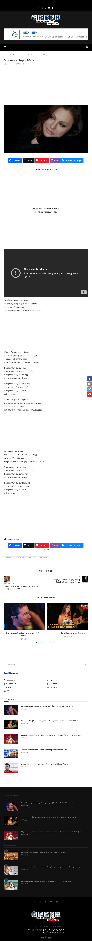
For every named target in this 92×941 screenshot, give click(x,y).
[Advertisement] (46, 85)
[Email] (52, 8)
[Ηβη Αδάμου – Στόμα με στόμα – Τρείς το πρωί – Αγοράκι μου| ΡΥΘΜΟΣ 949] (11, 739)
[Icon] (11, 870)
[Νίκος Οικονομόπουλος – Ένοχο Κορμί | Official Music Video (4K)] (24, 616)
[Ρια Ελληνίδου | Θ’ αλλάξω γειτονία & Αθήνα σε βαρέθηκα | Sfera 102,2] (67, 616)
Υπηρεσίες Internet (35, 930)
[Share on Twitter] (46, 571)
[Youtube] (49, 8)
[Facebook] (39, 8)
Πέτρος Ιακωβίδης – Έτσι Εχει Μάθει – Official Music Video (44, 764)
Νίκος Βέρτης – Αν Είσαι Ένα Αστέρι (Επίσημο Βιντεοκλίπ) (43, 852)
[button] (23, 4)
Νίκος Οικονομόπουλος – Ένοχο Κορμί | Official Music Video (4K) (46, 706)
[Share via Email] (51, 571)
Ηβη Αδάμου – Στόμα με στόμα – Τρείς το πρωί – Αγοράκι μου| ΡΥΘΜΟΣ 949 (50, 735)
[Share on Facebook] (43, 571)
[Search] (87, 47)
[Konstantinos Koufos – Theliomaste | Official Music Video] (11, 753)
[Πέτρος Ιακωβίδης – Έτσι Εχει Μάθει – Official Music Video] (11, 768)
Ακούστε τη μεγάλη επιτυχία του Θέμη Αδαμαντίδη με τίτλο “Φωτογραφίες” (50, 867)
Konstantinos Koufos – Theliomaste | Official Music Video (42, 4)
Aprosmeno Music (19, 55)
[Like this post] (41, 571)
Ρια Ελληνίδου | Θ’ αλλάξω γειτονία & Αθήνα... (67, 633)
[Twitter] (42, 8)
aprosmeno (9, 558)
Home (6, 55)
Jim (12, 64)
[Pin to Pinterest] (48, 571)
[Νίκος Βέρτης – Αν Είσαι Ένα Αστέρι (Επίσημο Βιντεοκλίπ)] (11, 856)
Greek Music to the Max (26, 558)
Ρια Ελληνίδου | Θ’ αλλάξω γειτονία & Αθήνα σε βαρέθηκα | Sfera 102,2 (49, 721)
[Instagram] (45, 8)
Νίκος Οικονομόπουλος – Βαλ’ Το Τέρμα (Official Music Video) (45, 881)
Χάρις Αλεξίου (43, 558)
